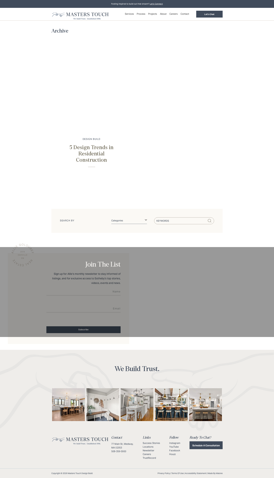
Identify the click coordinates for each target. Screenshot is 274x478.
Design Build (91, 139)
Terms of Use (177, 473)
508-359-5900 (118, 451)
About (163, 13)
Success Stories (151, 443)
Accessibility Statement (195, 473)
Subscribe (83, 329)
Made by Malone (215, 473)
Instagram (174, 443)
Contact (185, 13)
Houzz (172, 454)
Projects (152, 13)
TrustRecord (149, 457)
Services (129, 13)
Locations (148, 446)
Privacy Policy (164, 473)
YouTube (174, 446)
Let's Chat (209, 14)
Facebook (174, 450)
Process (141, 13)
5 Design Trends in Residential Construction (91, 154)
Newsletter (148, 450)
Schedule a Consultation (206, 445)
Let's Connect (156, 4)
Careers (173, 13)
